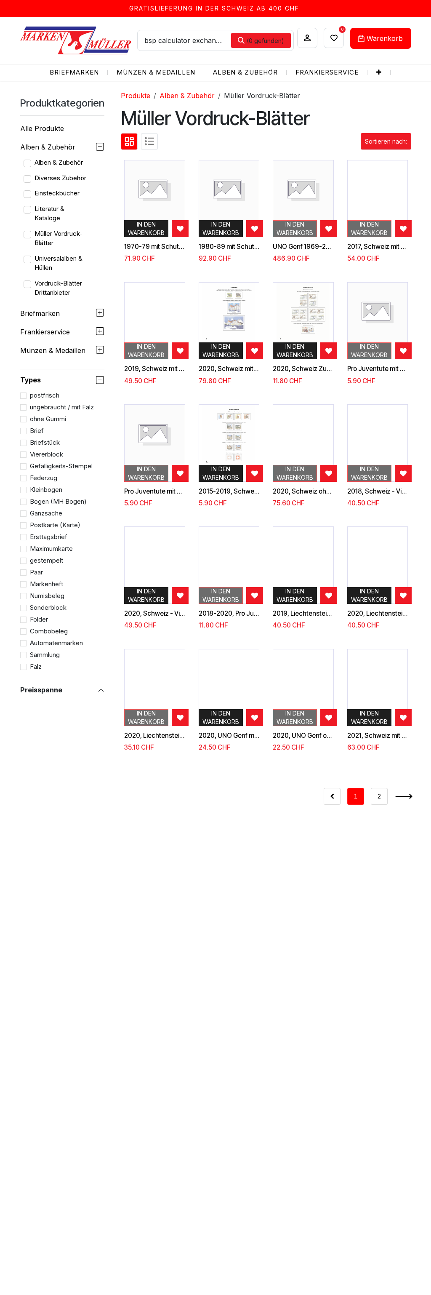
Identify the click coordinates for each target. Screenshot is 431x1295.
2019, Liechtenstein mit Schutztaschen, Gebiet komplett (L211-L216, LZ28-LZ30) (303, 613)
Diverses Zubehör (60, 178)
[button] (386, 141)
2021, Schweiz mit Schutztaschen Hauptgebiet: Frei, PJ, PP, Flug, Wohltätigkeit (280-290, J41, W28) (377, 736)
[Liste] (149, 141)
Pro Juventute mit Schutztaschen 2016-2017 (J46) (377, 369)
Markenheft (46, 584)
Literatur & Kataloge (49, 213)
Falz (36, 666)
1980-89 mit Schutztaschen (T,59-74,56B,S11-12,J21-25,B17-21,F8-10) (229, 247)
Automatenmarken (56, 643)
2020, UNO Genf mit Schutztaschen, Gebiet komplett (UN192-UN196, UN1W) (229, 736)
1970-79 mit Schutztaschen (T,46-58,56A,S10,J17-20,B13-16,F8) (154, 247)
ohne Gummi (48, 419)
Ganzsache (46, 513)
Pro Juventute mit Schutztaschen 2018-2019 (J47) (154, 491)
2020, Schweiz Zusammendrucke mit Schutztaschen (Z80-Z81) (303, 369)
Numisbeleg (47, 596)
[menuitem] (74, 72)
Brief (37, 431)
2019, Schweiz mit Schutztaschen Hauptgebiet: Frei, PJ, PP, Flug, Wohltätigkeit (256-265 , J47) (154, 369)
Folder (39, 619)
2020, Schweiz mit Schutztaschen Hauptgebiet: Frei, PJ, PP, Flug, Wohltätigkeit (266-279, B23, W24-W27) (229, 369)
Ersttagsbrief (48, 537)
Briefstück (45, 442)
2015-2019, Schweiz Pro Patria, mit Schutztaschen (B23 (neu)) (229, 491)
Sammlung (45, 655)
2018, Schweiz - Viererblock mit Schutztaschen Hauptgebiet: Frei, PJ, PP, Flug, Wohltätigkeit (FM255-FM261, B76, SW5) (377, 491)
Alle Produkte (42, 128)
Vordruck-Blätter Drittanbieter (58, 288)
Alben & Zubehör (47, 147)
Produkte (135, 95)
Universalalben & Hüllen (58, 263)
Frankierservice (45, 332)
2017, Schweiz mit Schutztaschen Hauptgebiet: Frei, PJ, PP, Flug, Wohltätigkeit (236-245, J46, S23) (377, 247)
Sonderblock (48, 607)
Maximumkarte (51, 549)
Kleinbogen (46, 490)
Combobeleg (49, 631)
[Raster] (129, 141)
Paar (36, 572)
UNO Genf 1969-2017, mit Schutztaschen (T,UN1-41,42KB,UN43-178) (303, 247)
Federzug (43, 478)
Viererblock (46, 454)
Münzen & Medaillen (52, 350)
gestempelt (46, 560)
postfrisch (44, 395)
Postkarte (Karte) (55, 525)
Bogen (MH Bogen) (58, 501)
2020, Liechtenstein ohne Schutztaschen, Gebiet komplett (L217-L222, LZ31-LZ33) (154, 736)
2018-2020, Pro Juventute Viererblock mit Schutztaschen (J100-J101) (229, 613)
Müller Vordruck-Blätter (58, 238)
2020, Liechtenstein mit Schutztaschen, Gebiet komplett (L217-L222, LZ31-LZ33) (377, 613)
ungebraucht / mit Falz (62, 407)
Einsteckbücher (57, 193)
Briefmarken (40, 313)
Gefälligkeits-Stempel (61, 466)
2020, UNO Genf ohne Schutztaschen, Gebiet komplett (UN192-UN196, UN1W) (303, 736)
